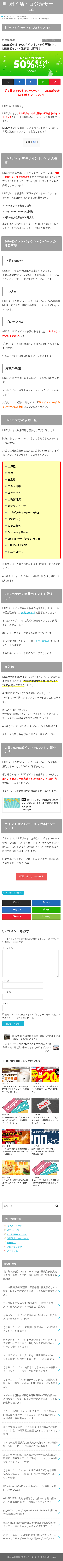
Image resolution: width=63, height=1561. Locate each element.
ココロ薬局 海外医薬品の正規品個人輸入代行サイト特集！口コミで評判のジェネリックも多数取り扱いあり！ (30, 1291)
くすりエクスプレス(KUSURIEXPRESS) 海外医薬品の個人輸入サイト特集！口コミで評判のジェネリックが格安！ (30, 1474)
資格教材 (11, 1242)
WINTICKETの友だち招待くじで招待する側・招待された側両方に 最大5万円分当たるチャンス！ (29, 1500)
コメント (7, 948)
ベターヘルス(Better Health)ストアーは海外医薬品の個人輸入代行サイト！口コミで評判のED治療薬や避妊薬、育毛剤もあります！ (29, 1415)
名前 (5, 981)
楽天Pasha (41, 640)
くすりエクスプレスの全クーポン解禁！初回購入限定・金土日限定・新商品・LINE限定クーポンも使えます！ (30, 1383)
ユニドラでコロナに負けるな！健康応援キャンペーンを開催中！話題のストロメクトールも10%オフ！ (30, 1357)
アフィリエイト (14, 1251)
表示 (34, 142)
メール (6, 992)
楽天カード (27, 612)
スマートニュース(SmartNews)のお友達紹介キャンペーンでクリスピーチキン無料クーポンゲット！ (30, 1536)
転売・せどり (13, 1230)
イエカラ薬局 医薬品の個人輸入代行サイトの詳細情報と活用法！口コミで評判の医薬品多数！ (30, 1444)
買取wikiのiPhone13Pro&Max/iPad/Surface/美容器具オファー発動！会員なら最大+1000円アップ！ (29, 1524)
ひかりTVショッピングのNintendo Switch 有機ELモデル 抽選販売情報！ (30, 1512)
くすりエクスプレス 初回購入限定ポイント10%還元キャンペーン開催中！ (30, 1329)
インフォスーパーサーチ (30, 1557)
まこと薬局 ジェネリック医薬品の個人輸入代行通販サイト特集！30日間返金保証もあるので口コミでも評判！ (30, 1430)
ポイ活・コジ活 (14, 1226)
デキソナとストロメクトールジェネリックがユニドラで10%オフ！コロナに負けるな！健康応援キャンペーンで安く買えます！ (30, 1343)
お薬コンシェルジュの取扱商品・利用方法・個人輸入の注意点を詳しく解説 (30, 1317)
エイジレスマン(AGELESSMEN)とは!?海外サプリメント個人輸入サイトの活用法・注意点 (29, 1305)
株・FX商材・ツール (17, 1234)
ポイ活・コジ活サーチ (31, 7)
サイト (5, 1003)
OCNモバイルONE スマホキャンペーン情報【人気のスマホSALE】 (29, 1488)
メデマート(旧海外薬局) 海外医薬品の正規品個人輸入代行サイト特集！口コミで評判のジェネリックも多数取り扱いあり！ (30, 1399)
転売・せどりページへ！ (31, 876)
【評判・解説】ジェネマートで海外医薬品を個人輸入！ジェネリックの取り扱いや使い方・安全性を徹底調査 (30, 1275)
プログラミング (14, 1247)
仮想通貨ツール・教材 (18, 1238)
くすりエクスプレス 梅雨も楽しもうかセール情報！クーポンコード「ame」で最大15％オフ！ (30, 1369)
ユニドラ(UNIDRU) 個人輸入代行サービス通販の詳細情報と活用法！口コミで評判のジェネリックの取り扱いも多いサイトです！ (30, 1458)
